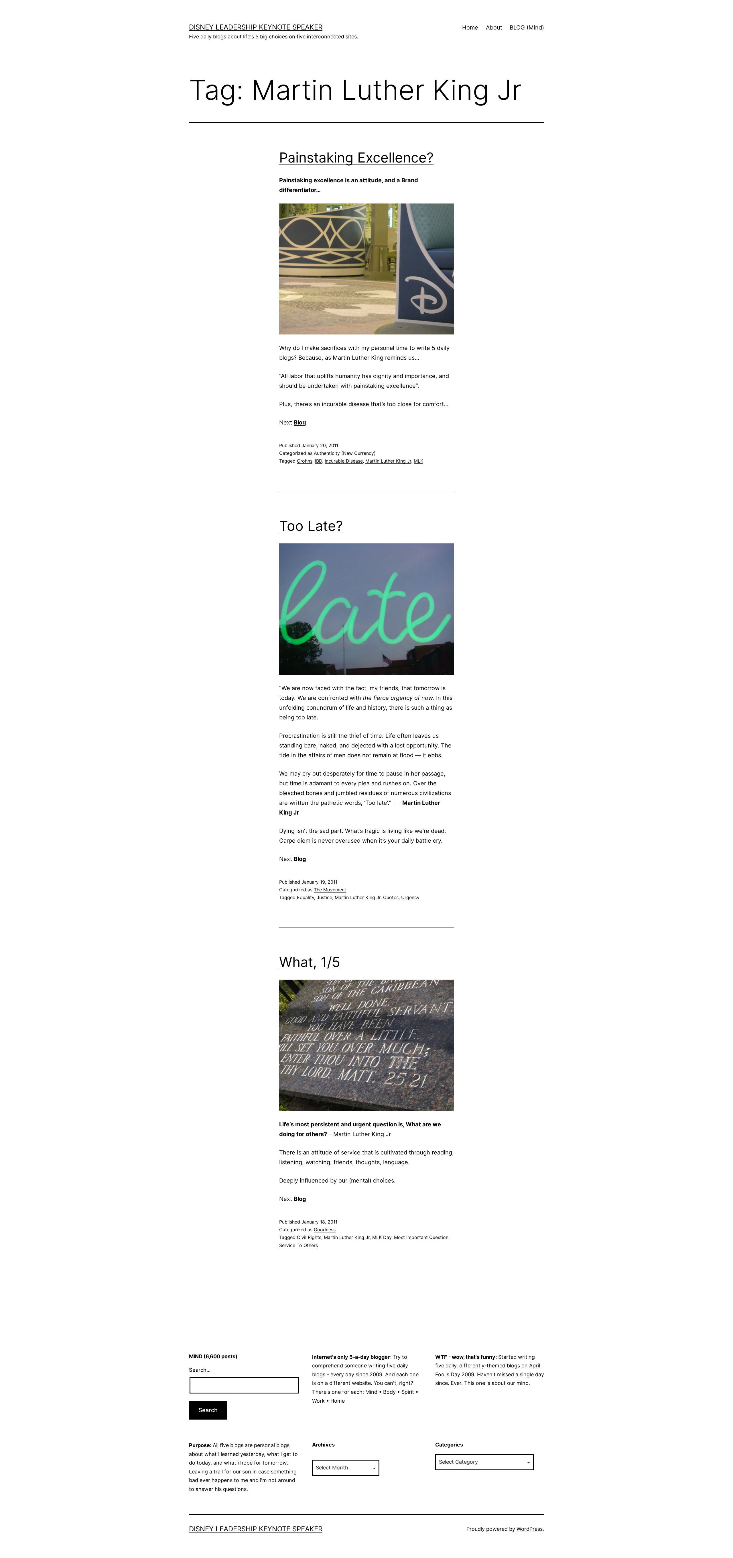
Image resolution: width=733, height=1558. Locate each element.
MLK (418, 461)
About (494, 27)
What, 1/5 (309, 962)
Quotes (391, 897)
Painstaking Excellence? (356, 157)
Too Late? (311, 525)
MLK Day (381, 1237)
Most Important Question (421, 1237)
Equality (305, 897)
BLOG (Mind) (527, 27)
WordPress (530, 1529)
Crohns (304, 461)
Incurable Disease (344, 461)
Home (470, 27)
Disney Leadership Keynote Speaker (255, 27)
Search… (200, 1370)
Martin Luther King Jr (388, 461)
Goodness (325, 1229)
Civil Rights (309, 1237)
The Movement (330, 889)
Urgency (410, 897)
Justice (324, 897)
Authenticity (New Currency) (345, 453)
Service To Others (298, 1245)
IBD (318, 461)
